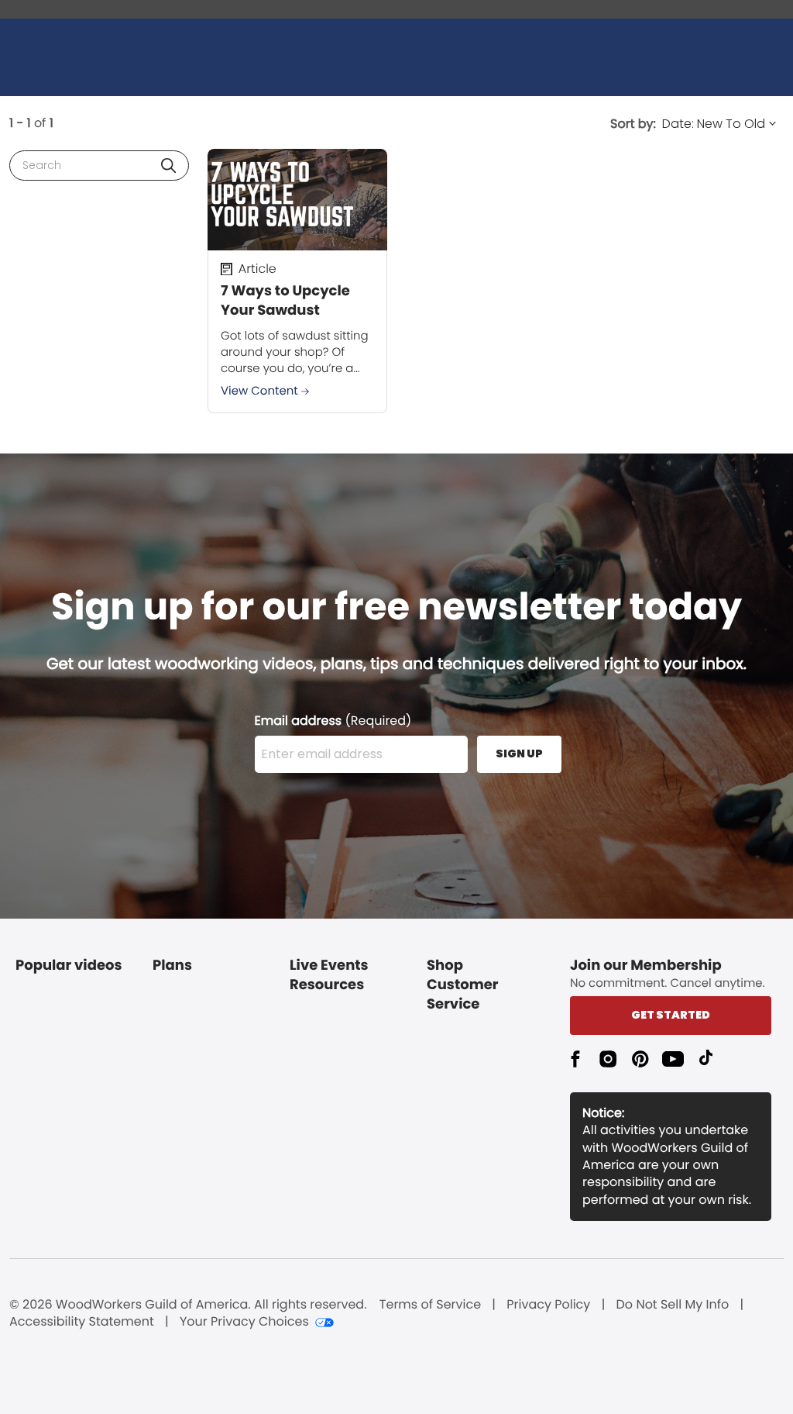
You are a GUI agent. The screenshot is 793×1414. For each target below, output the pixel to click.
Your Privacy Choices (244, 1321)
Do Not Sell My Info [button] (672, 1304)
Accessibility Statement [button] (81, 1321)
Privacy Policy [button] (548, 1304)
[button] (168, 165)
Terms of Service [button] (430, 1304)
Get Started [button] (670, 1015)
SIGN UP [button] (519, 753)
